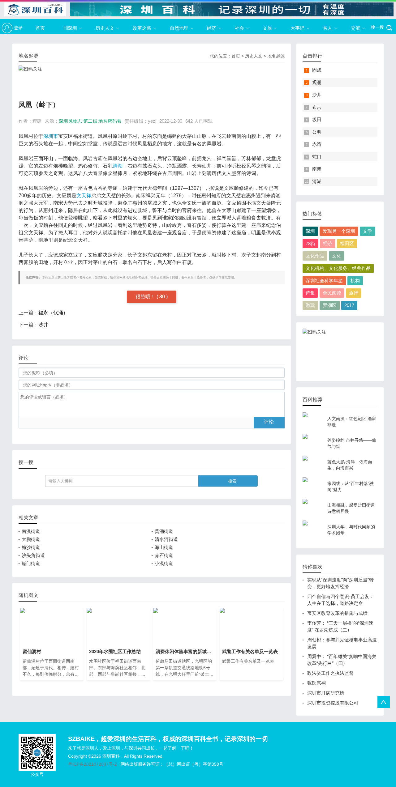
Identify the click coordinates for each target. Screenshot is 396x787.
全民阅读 (332, 293)
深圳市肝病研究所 (325, 693)
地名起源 (276, 55)
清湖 (118, 165)
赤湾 (316, 144)
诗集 (310, 293)
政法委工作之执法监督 (330, 673)
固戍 (316, 70)
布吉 (316, 107)
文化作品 (315, 255)
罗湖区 (330, 305)
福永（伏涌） (53, 312)
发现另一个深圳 (339, 231)
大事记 (297, 28)
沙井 (43, 324)
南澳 (316, 169)
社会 (239, 28)
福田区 (347, 243)
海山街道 (164, 547)
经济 (211, 28)
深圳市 (50, 136)
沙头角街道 (33, 555)
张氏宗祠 (316, 683)
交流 (355, 28)
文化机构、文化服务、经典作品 (338, 268)
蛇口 (316, 156)
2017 (349, 305)
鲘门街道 (31, 563)
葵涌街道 (164, 531)
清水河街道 (166, 539)
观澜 (316, 82)
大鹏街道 (31, 539)
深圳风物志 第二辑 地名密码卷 (90, 121)
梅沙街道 (31, 547)
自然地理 (179, 28)
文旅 (267, 28)
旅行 (353, 293)
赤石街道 (164, 555)
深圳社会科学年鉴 (324, 280)
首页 (40, 28)
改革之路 (142, 28)
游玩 (310, 305)
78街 (310, 243)
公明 (316, 131)
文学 (367, 231)
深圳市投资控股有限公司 (332, 702)
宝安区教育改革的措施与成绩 (337, 613)
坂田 (316, 119)
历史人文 (105, 28)
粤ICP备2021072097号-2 (92, 764)
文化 (336, 255)
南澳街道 (31, 531)
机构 (355, 280)
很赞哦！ (146, 296)
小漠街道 (164, 563)
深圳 (310, 231)
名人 (327, 28)
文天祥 (83, 195)
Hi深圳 (70, 28)
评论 (269, 421)
